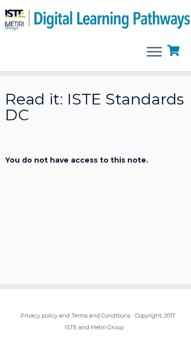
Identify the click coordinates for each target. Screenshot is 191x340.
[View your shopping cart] (174, 49)
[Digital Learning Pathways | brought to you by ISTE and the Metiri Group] (95, 18)
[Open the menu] (154, 52)
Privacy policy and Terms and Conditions (75, 315)
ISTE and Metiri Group (94, 327)
